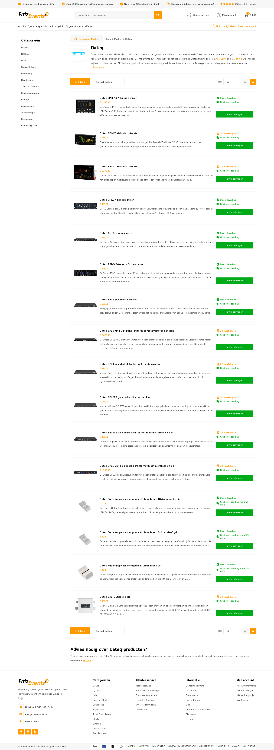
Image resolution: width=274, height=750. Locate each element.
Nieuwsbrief (142, 709)
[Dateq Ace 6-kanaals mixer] (85, 240)
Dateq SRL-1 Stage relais (115, 596)
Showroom (27, 119)
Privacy (189, 719)
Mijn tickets (242, 700)
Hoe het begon (193, 700)
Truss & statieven (30, 86)
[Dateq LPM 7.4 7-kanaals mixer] (85, 107)
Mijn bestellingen (245, 690)
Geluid (24, 47)
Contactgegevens (195, 685)
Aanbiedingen (28, 112)
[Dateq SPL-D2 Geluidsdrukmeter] (85, 140)
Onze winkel (192, 695)
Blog (188, 704)
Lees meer (98, 67)
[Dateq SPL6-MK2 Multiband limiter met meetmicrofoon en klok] (85, 340)
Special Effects (28, 67)
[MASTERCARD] (187, 746)
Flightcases (27, 80)
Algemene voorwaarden (198, 709)
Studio (96, 719)
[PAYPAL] (144, 746)
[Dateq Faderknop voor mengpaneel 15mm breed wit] (85, 572)
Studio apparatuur (30, 93)
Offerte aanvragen (146, 704)
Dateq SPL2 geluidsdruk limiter (118, 299)
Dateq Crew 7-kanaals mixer (117, 199)
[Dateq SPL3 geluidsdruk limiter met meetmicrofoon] (85, 373)
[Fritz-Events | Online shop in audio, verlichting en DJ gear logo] (33, 14)
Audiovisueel (27, 106)
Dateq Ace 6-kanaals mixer (116, 233)
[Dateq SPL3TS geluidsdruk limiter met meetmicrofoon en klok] (85, 439)
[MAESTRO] (158, 746)
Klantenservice (143, 685)
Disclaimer (191, 714)
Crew (223, 58)
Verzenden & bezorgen (148, 690)
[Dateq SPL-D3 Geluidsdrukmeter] (85, 173)
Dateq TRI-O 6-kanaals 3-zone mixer (121, 264)
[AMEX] (236, 746)
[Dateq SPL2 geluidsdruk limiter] (85, 306)
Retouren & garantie (146, 695)
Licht (23, 60)
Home (108, 39)
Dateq (128, 39)
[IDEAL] (132, 746)
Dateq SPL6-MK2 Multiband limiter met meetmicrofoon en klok (137, 330)
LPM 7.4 (237, 58)
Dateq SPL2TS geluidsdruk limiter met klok (125, 397)
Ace (217, 58)
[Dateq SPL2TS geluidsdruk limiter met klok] (85, 406)
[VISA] (171, 746)
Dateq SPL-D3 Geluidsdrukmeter (119, 166)
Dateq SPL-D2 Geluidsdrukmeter (119, 133)
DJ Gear (25, 54)
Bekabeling (27, 73)
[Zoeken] (158, 15)
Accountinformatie (246, 685)
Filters (81, 81)
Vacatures (191, 690)
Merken (118, 39)
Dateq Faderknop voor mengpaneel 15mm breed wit (131, 565)
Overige (25, 99)
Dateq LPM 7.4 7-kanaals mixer (118, 97)
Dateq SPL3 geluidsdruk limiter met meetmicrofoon (130, 363)
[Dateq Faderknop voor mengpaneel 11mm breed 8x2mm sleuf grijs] (85, 539)
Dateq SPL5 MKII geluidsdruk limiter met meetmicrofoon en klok (137, 465)
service (87, 660)
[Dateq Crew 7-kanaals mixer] (85, 207)
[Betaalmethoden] (95, 746)
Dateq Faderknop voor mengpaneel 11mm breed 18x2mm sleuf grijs (140, 499)
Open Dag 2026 (29, 125)
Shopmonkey (59, 746)
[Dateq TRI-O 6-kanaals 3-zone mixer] (85, 273)
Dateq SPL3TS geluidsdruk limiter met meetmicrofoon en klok (136, 432)
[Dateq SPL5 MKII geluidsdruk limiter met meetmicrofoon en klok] (85, 473)
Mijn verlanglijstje (245, 695)
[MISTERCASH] (207, 746)
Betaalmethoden (145, 700)
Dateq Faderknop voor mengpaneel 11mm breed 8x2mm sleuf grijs (139, 532)
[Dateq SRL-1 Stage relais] (85, 606)
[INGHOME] (249, 746)
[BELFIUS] (223, 746)
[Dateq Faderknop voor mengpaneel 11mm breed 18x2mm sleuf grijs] (85, 506)
